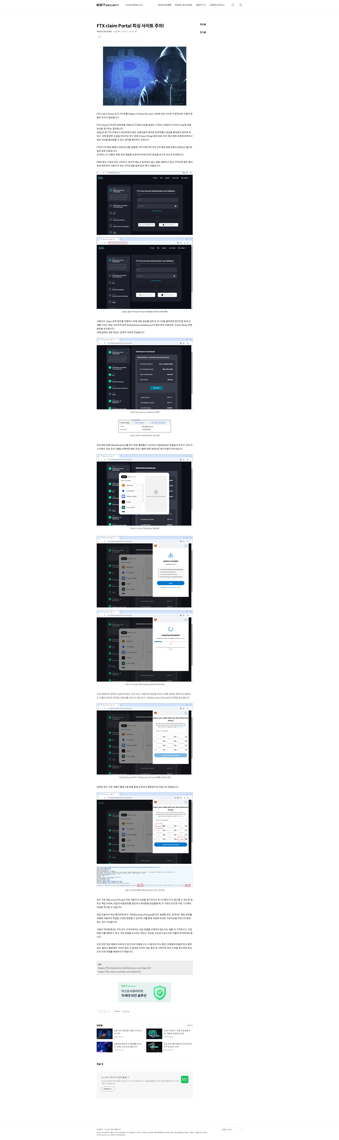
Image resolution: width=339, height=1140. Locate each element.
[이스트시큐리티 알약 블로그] (108, 4)
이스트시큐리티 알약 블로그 (115, 1077)
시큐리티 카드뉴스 (217, 4)
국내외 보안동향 (164, 4)
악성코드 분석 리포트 (183, 4)
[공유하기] (104, 1012)
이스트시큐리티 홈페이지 (112, 1129)
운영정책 (99, 1129)
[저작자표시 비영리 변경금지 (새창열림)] (126, 1012)
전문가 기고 (201, 4)
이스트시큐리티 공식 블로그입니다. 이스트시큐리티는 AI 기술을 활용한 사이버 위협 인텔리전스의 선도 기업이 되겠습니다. (140, 1082)
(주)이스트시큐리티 (103, 1132)
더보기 (190, 1025)
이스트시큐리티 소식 (134, 4)
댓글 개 (100, 1064)
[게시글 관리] (108, 1012)
